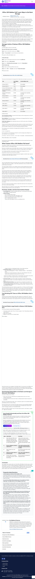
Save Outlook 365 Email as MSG (15, 158)
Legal (4, 566)
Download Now (7, 425)
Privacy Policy (5, 564)
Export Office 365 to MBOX (15, 75)
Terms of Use (5, 563)
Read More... (21, 577)
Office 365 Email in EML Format (19, 302)
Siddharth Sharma (13, 15)
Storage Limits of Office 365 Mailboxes (8, 534)
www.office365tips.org (17, 575)
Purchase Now (16, 425)
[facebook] (2, 559)
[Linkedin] (17, 15)
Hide (28, 532)
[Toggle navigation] (32, 1)
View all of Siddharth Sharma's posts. (16, 529)
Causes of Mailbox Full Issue (6, 536)
